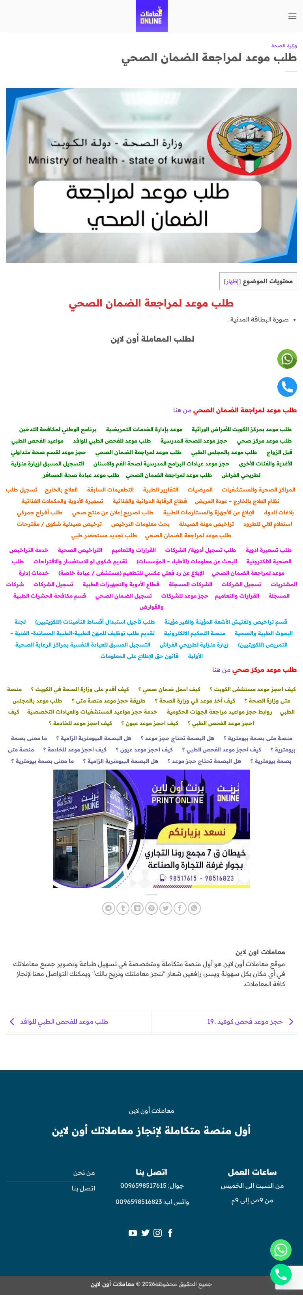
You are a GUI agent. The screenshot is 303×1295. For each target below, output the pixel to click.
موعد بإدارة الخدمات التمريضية (144, 429)
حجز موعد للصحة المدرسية (194, 440)
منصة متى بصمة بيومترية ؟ (258, 737)
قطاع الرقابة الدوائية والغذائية (150, 500)
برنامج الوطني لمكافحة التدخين (58, 429)
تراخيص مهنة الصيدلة (206, 523)
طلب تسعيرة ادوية (269, 549)
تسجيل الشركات (242, 584)
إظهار (232, 281)
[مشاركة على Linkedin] (137, 908)
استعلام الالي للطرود (267, 523)
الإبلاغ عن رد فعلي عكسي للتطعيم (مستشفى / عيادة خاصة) (131, 572)
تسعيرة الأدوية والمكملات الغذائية (62, 500)
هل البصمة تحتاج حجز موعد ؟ (177, 737)
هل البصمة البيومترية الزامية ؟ (93, 737)
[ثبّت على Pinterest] (151, 908)
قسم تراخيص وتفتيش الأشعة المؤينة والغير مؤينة (226, 621)
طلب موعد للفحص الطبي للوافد (112, 440)
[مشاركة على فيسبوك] (180, 908)
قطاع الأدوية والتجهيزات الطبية (121, 584)
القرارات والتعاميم (134, 549)
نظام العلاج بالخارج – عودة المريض (237, 500)
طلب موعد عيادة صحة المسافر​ (81, 474)
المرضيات (200, 489)
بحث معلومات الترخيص (140, 523)
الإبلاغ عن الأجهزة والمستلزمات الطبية (208, 512)
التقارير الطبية (160, 489)
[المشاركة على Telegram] (108, 908)
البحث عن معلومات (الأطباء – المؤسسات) (187, 561)
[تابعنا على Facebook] (170, 1233)
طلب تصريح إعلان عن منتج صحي (113, 512)
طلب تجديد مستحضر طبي (104, 535)
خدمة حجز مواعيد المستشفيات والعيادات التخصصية (92, 711)
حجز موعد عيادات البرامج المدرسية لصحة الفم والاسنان (162, 463)
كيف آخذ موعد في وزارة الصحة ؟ (195, 700)
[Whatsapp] (281, 1250)
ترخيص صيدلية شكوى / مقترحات (59, 523)
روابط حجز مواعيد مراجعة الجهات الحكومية (219, 711)
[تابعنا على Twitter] (145, 1233)
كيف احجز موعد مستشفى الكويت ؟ (253, 689)
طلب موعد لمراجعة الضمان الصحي (138, 451)
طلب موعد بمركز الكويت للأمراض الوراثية (242, 429)
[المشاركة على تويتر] (165, 908)
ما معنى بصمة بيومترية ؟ (42, 760)
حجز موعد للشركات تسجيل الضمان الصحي (152, 595)
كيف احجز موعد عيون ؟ (150, 722)
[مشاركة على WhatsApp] (194, 908)
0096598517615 (142, 1185)
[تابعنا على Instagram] (157, 1233)
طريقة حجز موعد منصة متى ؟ (109, 700)
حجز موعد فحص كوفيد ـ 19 (245, 1022)
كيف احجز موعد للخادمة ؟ (80, 722)
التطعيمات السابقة (110, 489)
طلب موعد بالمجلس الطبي (224, 451)
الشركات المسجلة (190, 584)
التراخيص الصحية (80, 549)
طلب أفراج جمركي (40, 512)
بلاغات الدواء (279, 512)
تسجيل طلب (21, 489)
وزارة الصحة (284, 46)
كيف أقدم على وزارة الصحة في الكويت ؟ (80, 689)
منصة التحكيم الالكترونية (194, 633)
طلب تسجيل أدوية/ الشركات (200, 549)
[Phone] (281, 1274)
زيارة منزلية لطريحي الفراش (194, 644)
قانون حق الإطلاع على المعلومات (140, 655)
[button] (292, 16)
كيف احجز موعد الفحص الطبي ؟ (221, 749)
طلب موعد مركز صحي (264, 440)
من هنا (182, 410)
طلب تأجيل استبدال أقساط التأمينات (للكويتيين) (95, 621)
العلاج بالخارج (61, 489)
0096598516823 (139, 1201)
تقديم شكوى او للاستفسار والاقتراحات (80, 561)
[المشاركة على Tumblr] (122, 908)
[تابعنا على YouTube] (133, 1233)
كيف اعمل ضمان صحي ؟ (169, 689)
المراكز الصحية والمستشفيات (259, 489)
